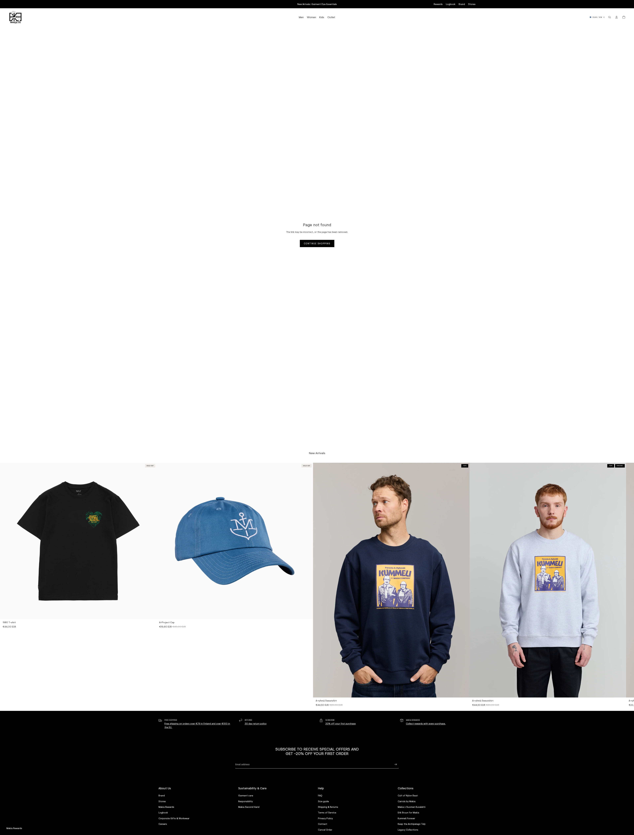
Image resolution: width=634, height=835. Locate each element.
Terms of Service (327, 812)
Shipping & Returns (328, 806)
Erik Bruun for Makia (408, 812)
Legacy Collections (408, 829)
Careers (162, 824)
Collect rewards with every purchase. (426, 723)
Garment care (245, 795)
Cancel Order (325, 829)
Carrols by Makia (406, 801)
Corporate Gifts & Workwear (173, 818)
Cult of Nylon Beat (408, 795)
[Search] (609, 17)
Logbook (450, 4)
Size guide (323, 801)
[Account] (616, 17)
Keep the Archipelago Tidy (411, 824)
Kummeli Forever (406, 818)
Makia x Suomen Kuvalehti (411, 806)
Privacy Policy (325, 818)
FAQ (320, 795)
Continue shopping (317, 243)
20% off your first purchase (340, 723)
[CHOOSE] (464, 692)
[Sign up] (396, 764)
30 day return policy (255, 723)
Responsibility (245, 801)
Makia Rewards (166, 806)
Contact (322, 824)
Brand (462, 4)
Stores (472, 4)
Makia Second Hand (248, 806)
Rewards (438, 4)
